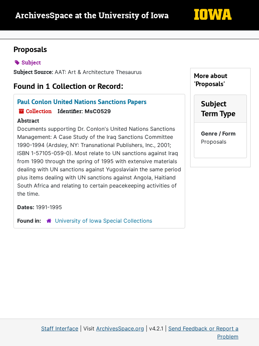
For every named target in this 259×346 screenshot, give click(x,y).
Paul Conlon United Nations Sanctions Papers (81, 101)
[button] (218, 108)
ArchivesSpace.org (120, 328)
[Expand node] (252, 34)
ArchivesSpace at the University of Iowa (92, 16)
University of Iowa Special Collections (103, 220)
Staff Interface (59, 328)
